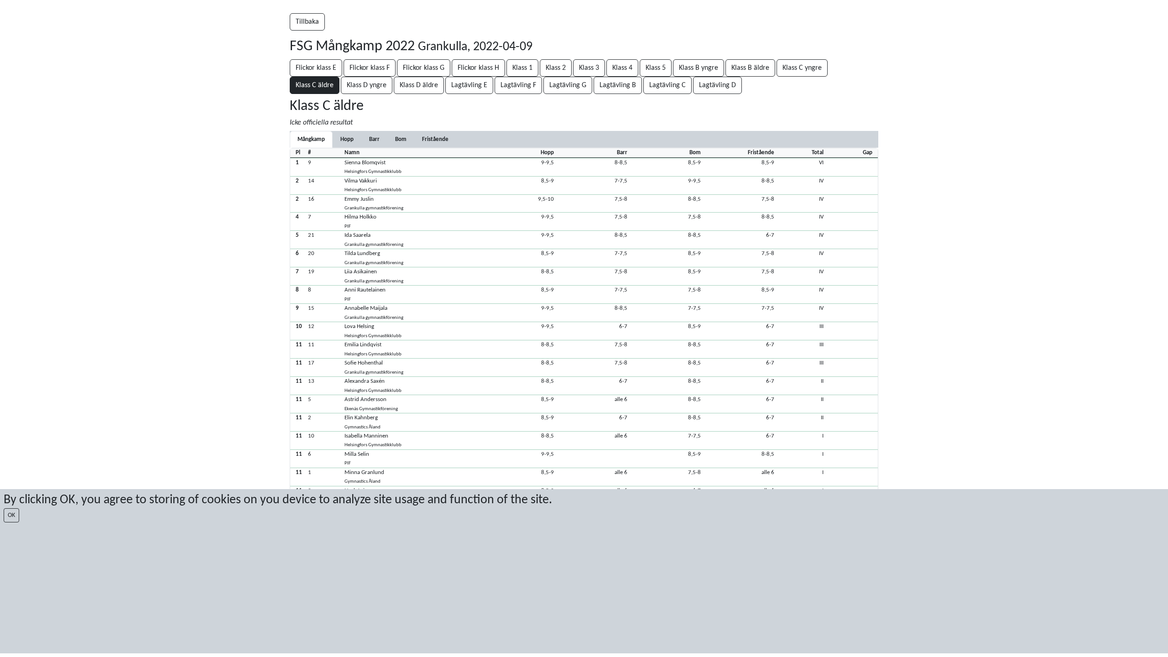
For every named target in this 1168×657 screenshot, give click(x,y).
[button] (584, 167)
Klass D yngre (366, 85)
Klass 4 (622, 68)
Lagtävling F (518, 85)
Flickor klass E (316, 68)
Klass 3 (589, 68)
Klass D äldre (419, 85)
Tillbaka (307, 22)
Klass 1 (522, 68)
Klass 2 (556, 68)
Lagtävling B (618, 85)
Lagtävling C (667, 85)
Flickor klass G (423, 68)
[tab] (347, 139)
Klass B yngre (698, 68)
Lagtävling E (469, 85)
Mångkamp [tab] (311, 139)
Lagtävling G (567, 85)
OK (11, 515)
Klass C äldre (315, 85)
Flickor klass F (369, 68)
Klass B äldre (750, 68)
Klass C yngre (802, 68)
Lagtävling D (717, 85)
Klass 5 (656, 68)
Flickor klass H (478, 68)
